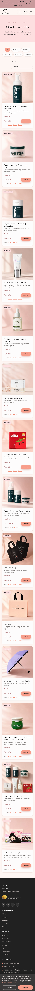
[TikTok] (13, 905)
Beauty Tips (5, 938)
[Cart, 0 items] (19, 11)
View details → (8, 116)
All (7, 49)
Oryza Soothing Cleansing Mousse (15, 107)
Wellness (25, 49)
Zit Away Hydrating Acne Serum (15, 340)
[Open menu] (31, 11)
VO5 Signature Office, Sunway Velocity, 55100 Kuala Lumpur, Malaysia (18, 971)
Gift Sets (28, 54)
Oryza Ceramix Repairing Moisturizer (15, 225)
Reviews (4, 945)
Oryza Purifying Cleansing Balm (15, 166)
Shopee (15, 125)
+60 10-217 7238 (9, 966)
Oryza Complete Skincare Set (17, 511)
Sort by (14, 61)
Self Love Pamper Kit (13, 796)
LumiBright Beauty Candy (15, 454)
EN (24, 11)
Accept (25, 987)
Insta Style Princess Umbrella (17, 681)
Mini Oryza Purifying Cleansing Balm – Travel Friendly (17, 738)
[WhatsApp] (17, 905)
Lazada (10, 125)
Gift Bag (7, 624)
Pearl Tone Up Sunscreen (15, 282)
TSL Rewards (6, 951)
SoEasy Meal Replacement (16, 853)
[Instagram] (3, 905)
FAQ (3, 948)
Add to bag (26, 121)
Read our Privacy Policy (9, 982)
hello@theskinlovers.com (12, 963)
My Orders (5, 955)
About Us (5, 935)
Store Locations (6, 942)
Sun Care (18, 54)
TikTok (20, 125)
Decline (9, 987)
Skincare (15, 49)
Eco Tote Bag (10, 568)
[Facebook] (8, 905)
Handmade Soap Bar (13, 398)
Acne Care (7, 54)
